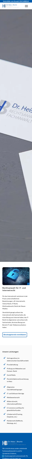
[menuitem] (26, 6)
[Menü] (26, 6)
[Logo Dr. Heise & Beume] (13, 6)
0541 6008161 (24, 1)
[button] (3, 456)
